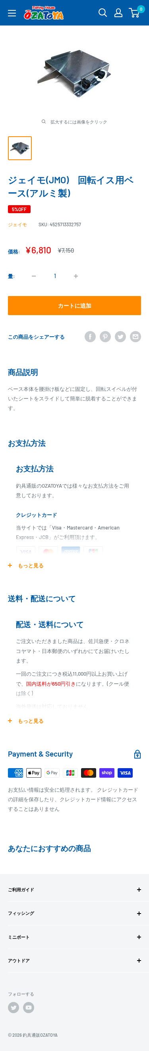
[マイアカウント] (118, 12)
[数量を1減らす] (33, 276)
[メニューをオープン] (12, 13)
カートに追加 (74, 305)
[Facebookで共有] (90, 336)
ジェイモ (17, 224)
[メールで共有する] (135, 336)
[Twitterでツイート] (120, 336)
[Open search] (103, 12)
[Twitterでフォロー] (13, 1007)
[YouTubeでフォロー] (28, 1007)
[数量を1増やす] (76, 276)
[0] (134, 13)
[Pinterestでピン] (105, 336)
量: (11, 276)
